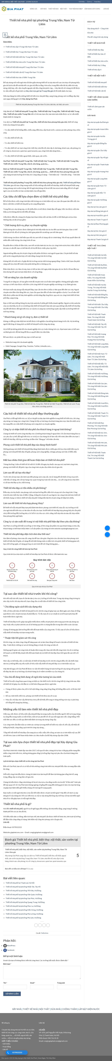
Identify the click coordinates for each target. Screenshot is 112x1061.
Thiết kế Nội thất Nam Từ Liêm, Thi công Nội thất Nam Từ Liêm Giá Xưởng (97, 356)
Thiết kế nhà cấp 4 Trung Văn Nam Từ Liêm (22, 47)
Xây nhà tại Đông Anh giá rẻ (97, 211)
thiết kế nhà (30, 1009)
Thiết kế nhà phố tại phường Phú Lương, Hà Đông (24, 914)
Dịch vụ (89, 2)
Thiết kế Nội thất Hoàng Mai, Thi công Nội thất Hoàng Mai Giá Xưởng (96, 337)
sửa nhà (55, 1009)
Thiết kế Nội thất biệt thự (97, 87)
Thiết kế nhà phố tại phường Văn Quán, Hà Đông (24, 894)
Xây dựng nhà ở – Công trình (97, 28)
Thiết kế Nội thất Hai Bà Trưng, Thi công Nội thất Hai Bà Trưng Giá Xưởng (96, 287)
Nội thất (63, 9)
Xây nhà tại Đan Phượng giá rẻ (97, 225)
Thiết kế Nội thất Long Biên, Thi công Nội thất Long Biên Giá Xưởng (98, 346)
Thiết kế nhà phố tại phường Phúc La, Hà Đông (23, 906)
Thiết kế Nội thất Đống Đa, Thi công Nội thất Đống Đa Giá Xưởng (97, 297)
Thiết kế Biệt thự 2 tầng (96, 65)
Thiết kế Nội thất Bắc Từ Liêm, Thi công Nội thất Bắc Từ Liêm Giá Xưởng (97, 366)
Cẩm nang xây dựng (92, 9)
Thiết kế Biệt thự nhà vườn (97, 61)
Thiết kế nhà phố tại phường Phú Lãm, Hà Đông (23, 918)
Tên (5, 983)
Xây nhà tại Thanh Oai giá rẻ (97, 239)
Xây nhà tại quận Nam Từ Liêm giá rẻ (96, 187)
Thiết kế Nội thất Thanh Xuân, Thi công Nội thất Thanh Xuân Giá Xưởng (96, 317)
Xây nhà (43, 9)
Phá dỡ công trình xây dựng (97, 37)
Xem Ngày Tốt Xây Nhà (46, 1058)
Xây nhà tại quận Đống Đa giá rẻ (97, 144)
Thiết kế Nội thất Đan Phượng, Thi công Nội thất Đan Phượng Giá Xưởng (97, 426)
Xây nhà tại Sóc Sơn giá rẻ (97, 231)
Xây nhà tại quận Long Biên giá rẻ (97, 180)
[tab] (42, 946)
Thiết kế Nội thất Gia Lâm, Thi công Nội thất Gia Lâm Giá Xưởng (97, 386)
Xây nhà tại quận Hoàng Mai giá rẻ (97, 172)
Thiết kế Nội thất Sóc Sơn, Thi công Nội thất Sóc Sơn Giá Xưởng (97, 435)
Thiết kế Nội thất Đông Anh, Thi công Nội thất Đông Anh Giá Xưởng (98, 396)
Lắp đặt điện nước (89, 1009)
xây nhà (16, 1009)
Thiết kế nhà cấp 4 (94, 70)
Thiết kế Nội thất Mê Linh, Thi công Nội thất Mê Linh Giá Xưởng (97, 445)
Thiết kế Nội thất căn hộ (96, 91)
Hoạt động (97, 2)
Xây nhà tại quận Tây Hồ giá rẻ (97, 158)
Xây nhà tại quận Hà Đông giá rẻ (97, 201)
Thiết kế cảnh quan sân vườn (96, 107)
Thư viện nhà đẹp (76, 9)
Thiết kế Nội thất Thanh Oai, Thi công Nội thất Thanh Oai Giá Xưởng (96, 455)
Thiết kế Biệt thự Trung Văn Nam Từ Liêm (22, 52)
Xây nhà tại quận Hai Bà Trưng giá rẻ (96, 137)
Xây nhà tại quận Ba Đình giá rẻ (97, 123)
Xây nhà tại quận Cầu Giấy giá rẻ (97, 151)
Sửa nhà (90, 33)
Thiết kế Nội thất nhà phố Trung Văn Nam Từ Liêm (25, 67)
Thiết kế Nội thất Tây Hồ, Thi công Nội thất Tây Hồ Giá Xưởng (97, 327)
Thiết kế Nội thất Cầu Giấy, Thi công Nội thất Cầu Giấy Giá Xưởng (97, 307)
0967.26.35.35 (53, 1038)
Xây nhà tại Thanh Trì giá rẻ (97, 220)
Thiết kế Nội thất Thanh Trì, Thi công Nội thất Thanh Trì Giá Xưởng (97, 416)
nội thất (44, 1009)
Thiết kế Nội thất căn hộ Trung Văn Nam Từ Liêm (24, 72)
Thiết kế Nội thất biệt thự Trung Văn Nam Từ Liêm (25, 57)
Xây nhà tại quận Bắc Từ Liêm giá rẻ (96, 194)
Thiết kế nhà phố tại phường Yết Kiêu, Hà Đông (23, 890)
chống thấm (69, 1009)
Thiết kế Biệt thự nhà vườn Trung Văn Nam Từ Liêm (25, 62)
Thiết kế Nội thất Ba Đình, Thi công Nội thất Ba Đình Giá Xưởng (97, 268)
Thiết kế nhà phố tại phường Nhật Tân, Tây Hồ (23, 887)
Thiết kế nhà (53, 9)
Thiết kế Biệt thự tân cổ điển (96, 55)
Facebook (10, 950)
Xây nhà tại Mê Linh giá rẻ (97, 235)
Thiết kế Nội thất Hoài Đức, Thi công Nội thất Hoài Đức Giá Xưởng (98, 406)
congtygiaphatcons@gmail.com (56, 1041)
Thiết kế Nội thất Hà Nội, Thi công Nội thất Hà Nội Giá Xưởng (97, 258)
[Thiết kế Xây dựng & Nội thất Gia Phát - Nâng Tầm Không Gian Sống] (13, 8)
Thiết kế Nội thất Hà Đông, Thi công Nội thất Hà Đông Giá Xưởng (97, 376)
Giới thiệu (82, 2)
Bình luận (7, 964)
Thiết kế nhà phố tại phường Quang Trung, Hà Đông (25, 902)
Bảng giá (33, 9)
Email (32, 983)
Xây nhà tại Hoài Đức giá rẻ (97, 215)
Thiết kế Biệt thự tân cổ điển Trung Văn (20, 77)
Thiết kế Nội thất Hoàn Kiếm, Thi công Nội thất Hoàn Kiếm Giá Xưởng (96, 277)
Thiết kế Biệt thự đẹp (95, 50)
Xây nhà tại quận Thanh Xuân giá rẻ (98, 165)
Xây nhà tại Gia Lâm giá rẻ (97, 207)
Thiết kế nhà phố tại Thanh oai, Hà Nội (20, 883)
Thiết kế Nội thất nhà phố (97, 82)
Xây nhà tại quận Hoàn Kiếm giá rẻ (97, 130)
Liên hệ (106, 9)
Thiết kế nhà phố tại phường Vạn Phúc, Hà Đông (24, 898)
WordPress (11, 945)
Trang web (61, 983)
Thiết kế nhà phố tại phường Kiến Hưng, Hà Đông (24, 910)
